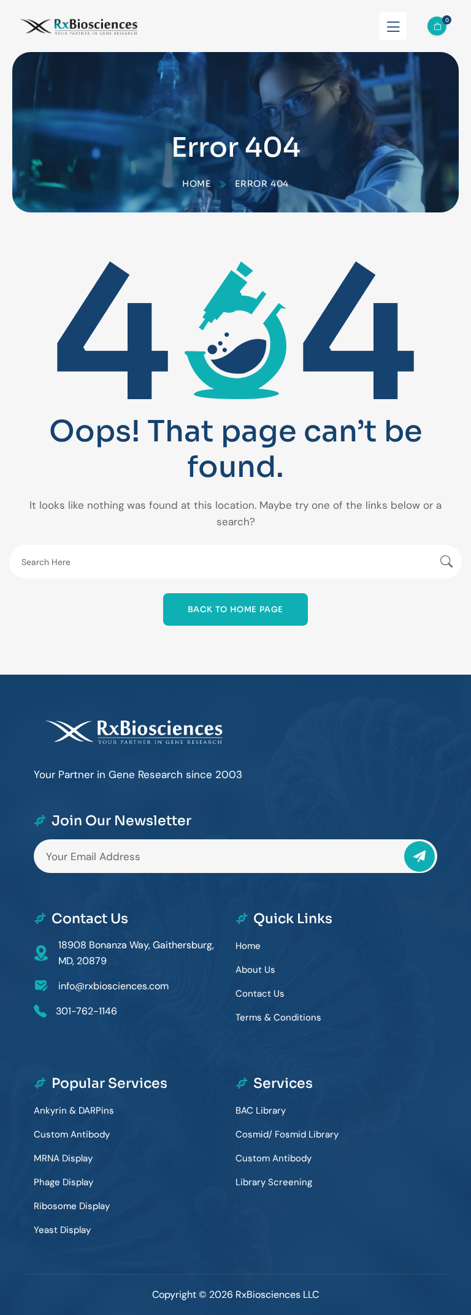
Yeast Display (62, 1230)
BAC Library (261, 1110)
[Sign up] (419, 856)
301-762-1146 (86, 1011)
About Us (255, 970)
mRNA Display (63, 1158)
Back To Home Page (236, 609)
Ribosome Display (72, 1206)
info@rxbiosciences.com (113, 986)
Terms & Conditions (278, 1017)
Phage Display (63, 1182)
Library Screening (274, 1182)
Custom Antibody (72, 1134)
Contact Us (260, 993)
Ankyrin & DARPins (74, 1110)
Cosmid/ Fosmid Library (287, 1134)
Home (196, 183)
